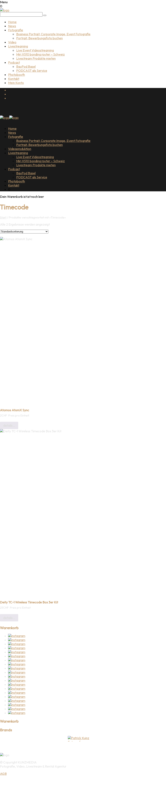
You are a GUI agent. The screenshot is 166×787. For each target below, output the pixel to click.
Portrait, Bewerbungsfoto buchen (39, 38)
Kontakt (13, 79)
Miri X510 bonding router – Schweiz (40, 54)
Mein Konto (16, 83)
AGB (3, 774)
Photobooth (16, 75)
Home (12, 22)
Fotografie (15, 30)
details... (9, 425)
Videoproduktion (19, 149)
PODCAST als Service (31, 71)
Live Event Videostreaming (35, 50)
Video (12, 42)
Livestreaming (18, 46)
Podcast (14, 62)
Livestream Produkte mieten (36, 58)
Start (3, 217)
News (12, 26)
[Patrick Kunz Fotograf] (83, 739)
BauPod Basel (26, 66)
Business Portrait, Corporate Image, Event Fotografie (53, 34)
